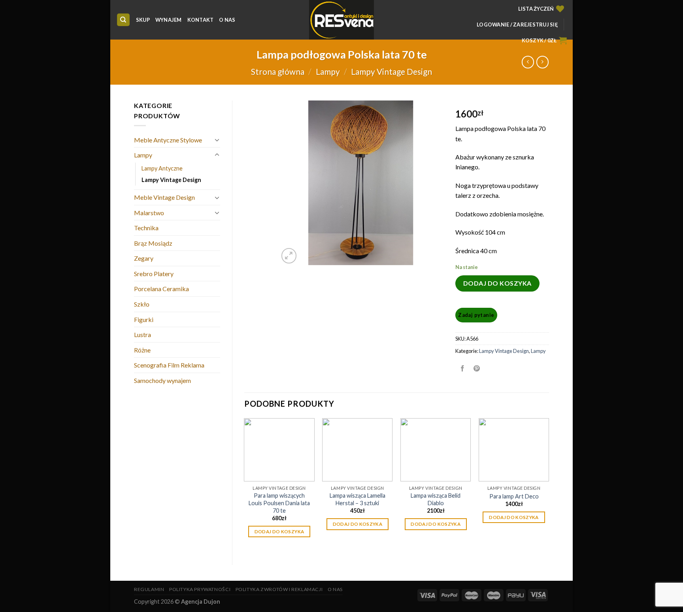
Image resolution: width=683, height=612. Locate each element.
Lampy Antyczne (162, 168)
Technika (146, 227)
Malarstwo (149, 212)
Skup (143, 20)
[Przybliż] (289, 255)
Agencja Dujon (200, 601)
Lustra (142, 334)
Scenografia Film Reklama (169, 365)
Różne (142, 350)
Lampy (328, 71)
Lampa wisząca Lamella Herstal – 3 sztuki (357, 499)
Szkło (141, 304)
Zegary (143, 258)
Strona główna (277, 71)
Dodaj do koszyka (497, 283)
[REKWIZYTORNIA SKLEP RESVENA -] (341, 20)
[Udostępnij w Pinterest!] (476, 368)
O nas (227, 20)
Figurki (143, 319)
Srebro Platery (154, 273)
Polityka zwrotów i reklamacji (279, 589)
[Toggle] (217, 139)
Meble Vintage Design (164, 197)
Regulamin (149, 589)
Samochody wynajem (162, 380)
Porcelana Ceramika (161, 288)
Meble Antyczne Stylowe (168, 140)
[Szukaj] (123, 20)
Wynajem (168, 20)
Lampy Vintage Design (391, 71)
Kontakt (200, 20)
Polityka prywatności (199, 589)
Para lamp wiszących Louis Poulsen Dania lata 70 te (279, 502)
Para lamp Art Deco (514, 496)
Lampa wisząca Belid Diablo (435, 499)
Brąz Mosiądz (153, 243)
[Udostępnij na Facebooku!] (462, 368)
